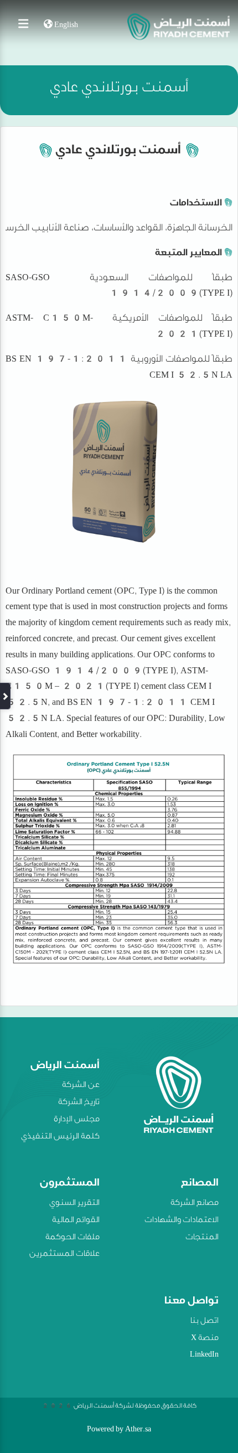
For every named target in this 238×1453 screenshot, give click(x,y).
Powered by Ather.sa (119, 1430)
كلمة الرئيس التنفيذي (60, 1137)
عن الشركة (81, 1086)
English (65, 26)
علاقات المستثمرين (64, 1255)
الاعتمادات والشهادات (181, 1221)
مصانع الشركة (194, 1204)
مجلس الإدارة (77, 1120)
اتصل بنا (204, 1322)
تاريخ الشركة (79, 1103)
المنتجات (202, 1238)
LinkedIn (204, 1355)
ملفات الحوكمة (72, 1238)
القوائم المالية (76, 1221)
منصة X (205, 1339)
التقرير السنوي (74, 1204)
